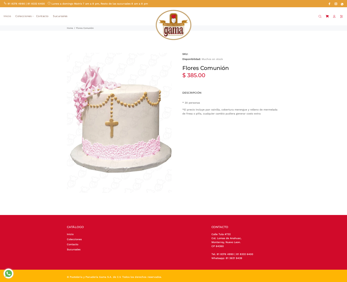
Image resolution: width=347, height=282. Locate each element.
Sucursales (73, 249)
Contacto (72, 244)
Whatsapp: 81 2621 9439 (226, 258)
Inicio (70, 234)
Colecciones (74, 239)
